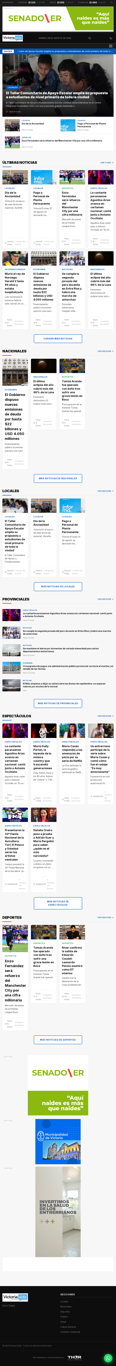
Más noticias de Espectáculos (58, 903)
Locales (10, 188)
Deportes (67, 188)
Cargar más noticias (58, 338)
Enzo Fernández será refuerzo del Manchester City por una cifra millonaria (72, 203)
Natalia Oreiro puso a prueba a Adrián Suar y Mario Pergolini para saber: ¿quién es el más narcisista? (43, 843)
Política (64, 1316)
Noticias (67, 269)
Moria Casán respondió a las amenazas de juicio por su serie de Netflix (72, 753)
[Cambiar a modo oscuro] (111, 38)
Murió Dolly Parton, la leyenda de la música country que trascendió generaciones (42, 757)
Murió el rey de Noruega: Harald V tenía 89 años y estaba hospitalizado (15, 283)
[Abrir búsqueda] (89, 38)
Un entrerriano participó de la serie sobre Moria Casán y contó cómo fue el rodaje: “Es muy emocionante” (100, 759)
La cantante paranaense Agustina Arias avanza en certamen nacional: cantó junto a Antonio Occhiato (100, 205)
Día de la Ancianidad (12, 194)
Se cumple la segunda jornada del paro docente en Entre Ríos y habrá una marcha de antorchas (72, 286)
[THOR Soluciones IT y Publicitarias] (74, 1357)
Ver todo (105, 162)
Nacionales (97, 269)
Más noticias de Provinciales (58, 703)
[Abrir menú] (111, 46)
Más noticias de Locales (58, 586)
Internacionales (15, 269)
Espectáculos (98, 188)
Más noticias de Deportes (58, 1039)
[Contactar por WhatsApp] (108, 1358)
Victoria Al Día (16, 1346)
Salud (63, 1321)
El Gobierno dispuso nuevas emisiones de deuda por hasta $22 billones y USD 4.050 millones (43, 286)
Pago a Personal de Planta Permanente (41, 198)
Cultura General (68, 1327)
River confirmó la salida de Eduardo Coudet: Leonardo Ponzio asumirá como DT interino (72, 960)
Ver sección (104, 351)
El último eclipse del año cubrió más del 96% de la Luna (100, 279)
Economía (39, 269)
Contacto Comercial (70, 1332)
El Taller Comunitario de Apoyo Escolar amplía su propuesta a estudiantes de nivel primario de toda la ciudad (15, 535)
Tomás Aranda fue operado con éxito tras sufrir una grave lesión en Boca (72, 390)
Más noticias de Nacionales (58, 478)
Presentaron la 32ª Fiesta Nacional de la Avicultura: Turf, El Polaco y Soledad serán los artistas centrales (14, 845)
